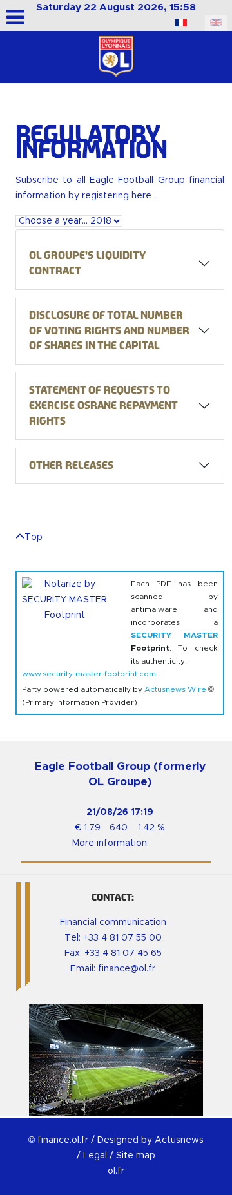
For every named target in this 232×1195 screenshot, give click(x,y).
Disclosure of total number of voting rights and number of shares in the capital (109, 330)
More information (109, 843)
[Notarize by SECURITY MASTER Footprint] (71, 615)
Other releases (71, 465)
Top (33, 537)
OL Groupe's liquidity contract (87, 263)
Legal (95, 1155)
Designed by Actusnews (150, 1140)
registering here (118, 195)
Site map (135, 1155)
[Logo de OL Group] (116, 56)
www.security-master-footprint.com (89, 674)
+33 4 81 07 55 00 (122, 937)
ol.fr (116, 1171)
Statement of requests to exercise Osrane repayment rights (103, 405)
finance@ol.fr (126, 968)
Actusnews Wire (175, 689)
